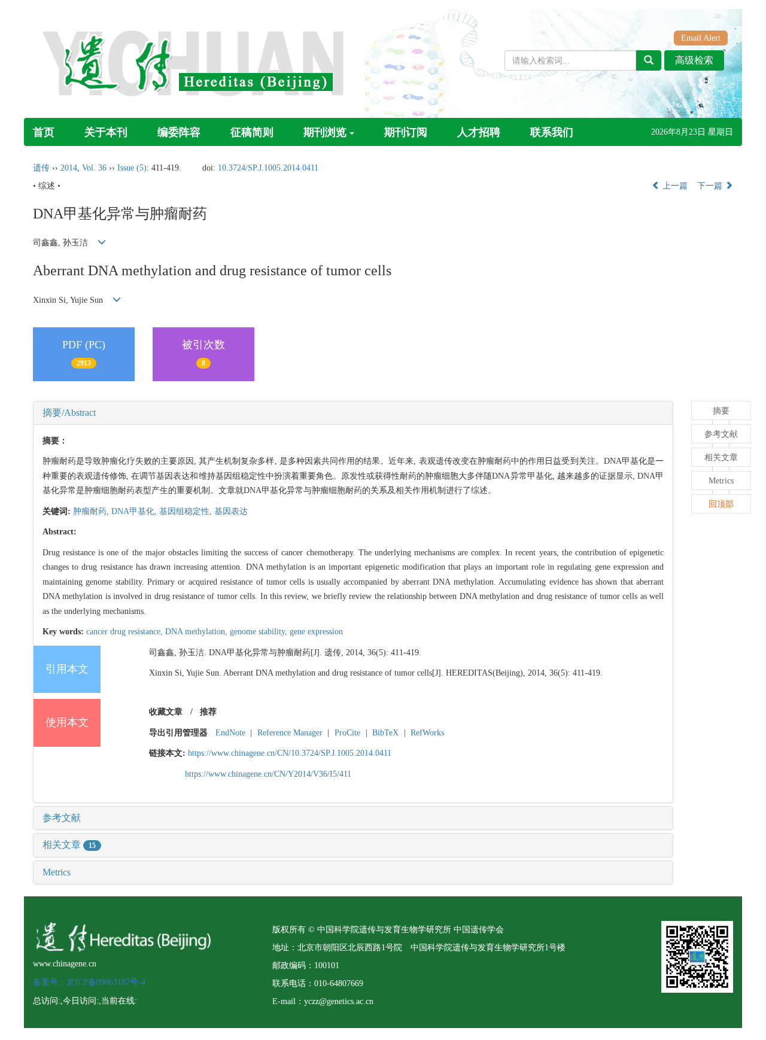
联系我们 (551, 132)
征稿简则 (251, 132)
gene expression (316, 631)
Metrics (56, 872)
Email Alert (701, 38)
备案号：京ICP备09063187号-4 (89, 982)
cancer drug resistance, (125, 631)
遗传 (41, 167)
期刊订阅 (405, 132)
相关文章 (69, 845)
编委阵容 (178, 132)
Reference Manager (290, 732)
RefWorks (427, 732)
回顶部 (721, 504)
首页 (43, 132)
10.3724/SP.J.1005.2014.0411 (268, 167)
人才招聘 (478, 132)
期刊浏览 (324, 132)
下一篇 (711, 185)
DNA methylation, (197, 631)
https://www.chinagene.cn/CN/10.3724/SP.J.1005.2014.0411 (289, 753)
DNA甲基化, (135, 511)
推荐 (208, 711)
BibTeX (385, 732)
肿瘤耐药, (92, 511)
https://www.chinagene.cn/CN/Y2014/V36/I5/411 (268, 774)
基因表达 (231, 511)
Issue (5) (132, 167)
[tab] (353, 413)
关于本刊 (105, 132)
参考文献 (61, 818)
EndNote (230, 732)
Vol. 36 (94, 167)
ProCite (347, 732)
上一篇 (674, 185)
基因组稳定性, (186, 511)
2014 (68, 167)
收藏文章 (166, 711)
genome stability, (260, 631)
